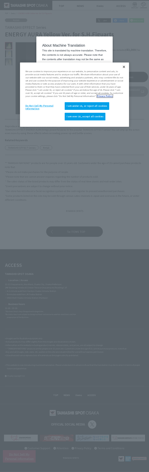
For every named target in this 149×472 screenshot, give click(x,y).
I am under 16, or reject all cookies (87, 105)
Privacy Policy (105, 96)
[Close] (124, 67)
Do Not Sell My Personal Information (39, 107)
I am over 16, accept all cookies (85, 116)
